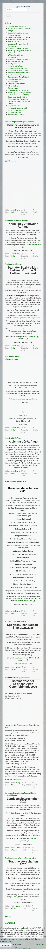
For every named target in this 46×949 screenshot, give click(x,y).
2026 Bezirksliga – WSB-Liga (29, 337)
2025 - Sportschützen (15, 110)
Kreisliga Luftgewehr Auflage (18, 48)
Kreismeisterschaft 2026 (23, 600)
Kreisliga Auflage (14, 35)
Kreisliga (26, 467)
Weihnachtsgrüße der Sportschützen (15, 56)
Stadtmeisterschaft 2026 (17, 26)
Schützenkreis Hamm (33, 244)
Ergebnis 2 (22, 841)
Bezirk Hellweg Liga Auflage (18, 33)
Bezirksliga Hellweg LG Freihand (19, 37)
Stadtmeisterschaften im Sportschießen (17, 80)
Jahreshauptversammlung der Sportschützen (18, 45)
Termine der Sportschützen (17, 39)
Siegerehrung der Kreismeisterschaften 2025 (17, 107)
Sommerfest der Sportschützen (19, 72)
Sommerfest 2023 (14, 112)
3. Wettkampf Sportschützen (18, 90)
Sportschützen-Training (16, 114)
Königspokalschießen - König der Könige (20, 29)
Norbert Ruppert (13, 41)
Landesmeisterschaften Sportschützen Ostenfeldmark (18, 76)
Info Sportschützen (15, 64)
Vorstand (10, 922)
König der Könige (14, 86)
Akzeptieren (6, 945)
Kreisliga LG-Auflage (15, 66)
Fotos (8, 916)
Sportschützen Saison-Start (18, 70)
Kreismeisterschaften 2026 (17, 68)
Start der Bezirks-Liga (16, 61)
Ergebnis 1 (33, 838)
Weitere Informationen (23, 948)
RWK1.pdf (32, 658)
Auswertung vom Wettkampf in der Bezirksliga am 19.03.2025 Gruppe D (19, 101)
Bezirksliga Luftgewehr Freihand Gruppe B (19, 51)
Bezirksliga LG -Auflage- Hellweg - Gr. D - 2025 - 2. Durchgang (19, 93)
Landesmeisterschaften (16, 83)
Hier (14, 897)
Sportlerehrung (13, 88)
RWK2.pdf (21, 660)
